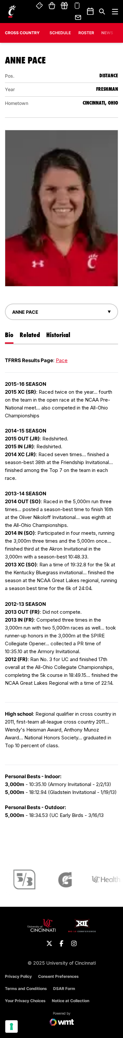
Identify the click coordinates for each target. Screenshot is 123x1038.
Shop (52, 6)
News (107, 32)
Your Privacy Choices (25, 1000)
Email (78, 17)
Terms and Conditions (26, 988)
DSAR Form (64, 988)
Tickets (40, 6)
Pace (62, 360)
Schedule (60, 32)
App (77, 6)
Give (64, 6)
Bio (9, 335)
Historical (58, 335)
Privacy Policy (18, 976)
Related (30, 335)
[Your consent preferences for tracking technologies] (11, 1026)
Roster (86, 32)
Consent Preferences (58, 976)
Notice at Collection (70, 1000)
